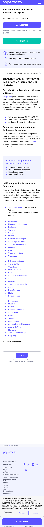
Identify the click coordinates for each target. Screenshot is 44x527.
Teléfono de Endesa (15, 207)
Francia (5, 487)
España (5, 485)
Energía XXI (7, 97)
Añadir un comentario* (12, 342)
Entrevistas (6, 472)
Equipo (5, 469)
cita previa (33, 141)
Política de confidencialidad (11, 477)
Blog (4, 471)
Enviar (22, 355)
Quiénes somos (7, 467)
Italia (4, 489)
